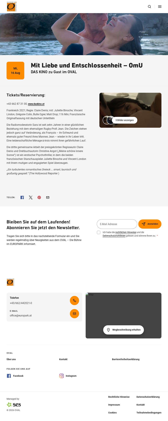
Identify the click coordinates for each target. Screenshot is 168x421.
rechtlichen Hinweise (125, 232)
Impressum (114, 404)
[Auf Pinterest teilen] (39, 197)
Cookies (112, 412)
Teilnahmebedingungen (148, 412)
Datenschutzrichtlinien (114, 235)
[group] (130, 110)
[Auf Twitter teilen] (30, 197)
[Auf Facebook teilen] (22, 197)
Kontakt (140, 404)
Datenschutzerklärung (148, 396)
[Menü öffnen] (160, 6)
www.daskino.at (36, 104)
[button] (120, 120)
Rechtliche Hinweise (119, 396)
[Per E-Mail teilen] (47, 197)
